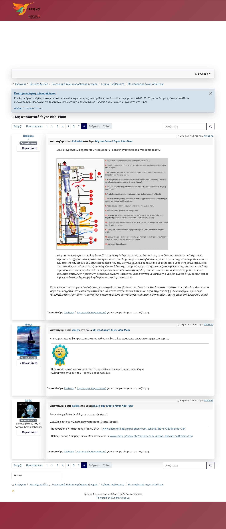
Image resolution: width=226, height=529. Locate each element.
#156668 (208, 400)
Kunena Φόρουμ (120, 497)
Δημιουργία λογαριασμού (91, 312)
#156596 (208, 135)
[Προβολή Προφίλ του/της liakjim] (28, 410)
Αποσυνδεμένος (28, 143)
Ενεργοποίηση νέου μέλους (35, 93)
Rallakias (28, 135)
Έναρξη (18, 126)
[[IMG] (60, 355)
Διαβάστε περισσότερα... (28, 108)
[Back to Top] (221, 523)
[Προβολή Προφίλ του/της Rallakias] (28, 139)
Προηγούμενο (34, 126)
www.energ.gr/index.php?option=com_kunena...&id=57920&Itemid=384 (144, 428)
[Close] (210, 93)
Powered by (104, 497)
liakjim (28, 400)
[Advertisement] (104, 43)
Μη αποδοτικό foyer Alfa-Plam (114, 141)
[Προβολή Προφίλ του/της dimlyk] (28, 340)
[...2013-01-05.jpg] (112, 203)
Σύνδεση (69, 312)
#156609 (208, 324)
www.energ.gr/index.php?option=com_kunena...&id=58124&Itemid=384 (151, 436)
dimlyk (28, 324)
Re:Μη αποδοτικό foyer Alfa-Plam (113, 405)
